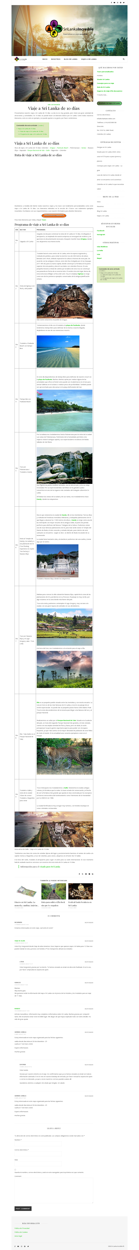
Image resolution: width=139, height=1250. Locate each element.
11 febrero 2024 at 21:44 (21, 924)
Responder (89, 922)
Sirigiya (52, 148)
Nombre (18, 1140)
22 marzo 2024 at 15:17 (26, 964)
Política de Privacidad (22, 1228)
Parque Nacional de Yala (35, 150)
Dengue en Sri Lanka (104, 147)
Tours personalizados (105, 72)
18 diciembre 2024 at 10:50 (22, 1011)
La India (100, 250)
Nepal (99, 258)
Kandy (83, 148)
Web (16, 1160)
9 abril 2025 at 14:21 (20, 1034)
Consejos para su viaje (105, 83)
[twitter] (123, 2)
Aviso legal (18, 1236)
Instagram (101, 234)
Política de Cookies (21, 1232)
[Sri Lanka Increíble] (69, 30)
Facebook (100, 231)
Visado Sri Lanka (103, 79)
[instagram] (117, 2)
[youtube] (114, 2)
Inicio (45, 59)
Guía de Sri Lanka (103, 87)
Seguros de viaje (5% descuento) (109, 91)
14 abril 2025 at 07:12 (26, 1067)
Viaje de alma (20, 941)
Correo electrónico (22, 1150)
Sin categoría (54, 105)
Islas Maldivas (102, 247)
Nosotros (55, 59)
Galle (47, 150)
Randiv (17, 1009)
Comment (18, 1176)
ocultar (41, 125)
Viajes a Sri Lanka (89, 59)
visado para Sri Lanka (49, 866)
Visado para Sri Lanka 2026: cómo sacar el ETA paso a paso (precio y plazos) (109, 156)
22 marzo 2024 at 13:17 (21, 943)
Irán (98, 254)
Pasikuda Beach (62, 148)
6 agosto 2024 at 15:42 (21, 985)
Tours (44, 220)
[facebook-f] (111, 2)
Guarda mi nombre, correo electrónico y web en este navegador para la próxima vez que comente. (49, 1172)
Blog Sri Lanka (70, 59)
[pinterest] (121, 2)
